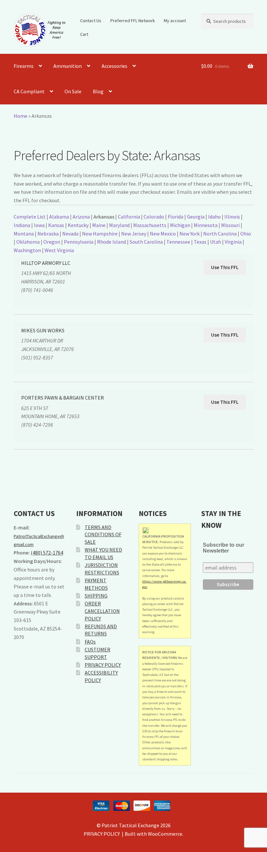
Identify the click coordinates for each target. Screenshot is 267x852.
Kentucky (78, 225)
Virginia (233, 241)
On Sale (72, 91)
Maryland (119, 225)
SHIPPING (96, 595)
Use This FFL (225, 267)
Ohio (245, 233)
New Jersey (133, 233)
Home (20, 116)
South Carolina (146, 241)
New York (189, 233)
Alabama (59, 216)
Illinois (232, 216)
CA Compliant (29, 91)
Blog (98, 91)
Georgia (195, 216)
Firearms (24, 66)
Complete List (30, 216)
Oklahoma (28, 241)
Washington (27, 250)
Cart (84, 34)
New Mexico (163, 233)
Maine (98, 225)
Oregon (51, 241)
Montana (24, 233)
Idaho (214, 216)
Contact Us (90, 20)
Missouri (230, 225)
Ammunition (67, 66)
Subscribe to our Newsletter (223, 548)
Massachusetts (149, 225)
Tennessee (178, 241)
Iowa (39, 225)
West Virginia (59, 250)
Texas (200, 241)
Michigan (180, 225)
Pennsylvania (78, 241)
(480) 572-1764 (47, 552)
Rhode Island (111, 241)
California (129, 216)
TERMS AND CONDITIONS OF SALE (103, 534)
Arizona (81, 216)
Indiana (22, 225)
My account (175, 20)
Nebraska (48, 233)
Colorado (154, 216)
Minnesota (206, 225)
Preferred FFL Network (132, 20)
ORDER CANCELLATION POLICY (102, 610)
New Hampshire (100, 233)
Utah (215, 241)
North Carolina (220, 233)
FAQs (90, 641)
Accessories (114, 66)
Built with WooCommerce (153, 833)
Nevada (70, 233)
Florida (175, 216)
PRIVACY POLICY (103, 665)
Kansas (56, 225)
